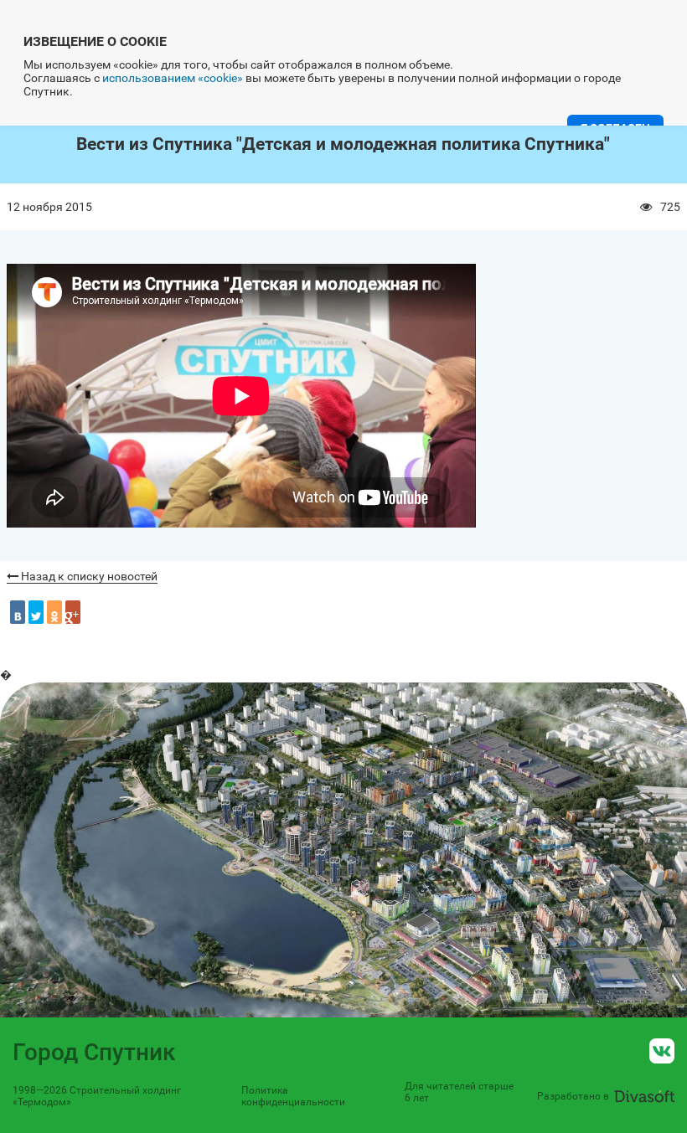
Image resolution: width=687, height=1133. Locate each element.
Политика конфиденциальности (293, 1096)
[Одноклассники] (54, 612)
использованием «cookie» (172, 78)
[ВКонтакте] (17, 612)
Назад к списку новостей (88, 576)
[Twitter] (36, 612)
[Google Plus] (72, 612)
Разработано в (573, 1096)
